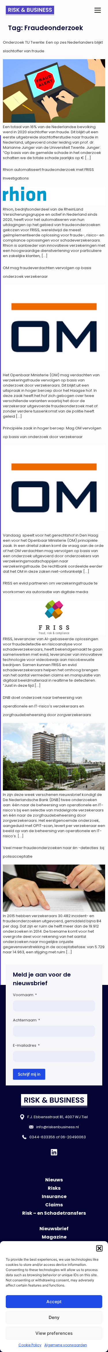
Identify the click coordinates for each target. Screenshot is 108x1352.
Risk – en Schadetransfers (54, 1213)
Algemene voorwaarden (65, 1345)
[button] (99, 1248)
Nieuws (54, 1180)
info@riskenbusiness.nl (57, 1127)
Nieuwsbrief (54, 1228)
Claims (54, 1204)
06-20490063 (73, 1137)
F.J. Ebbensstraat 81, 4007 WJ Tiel (57, 1117)
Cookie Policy (29, 1345)
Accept (54, 1301)
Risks (54, 1188)
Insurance (54, 1196)
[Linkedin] (54, 1152)
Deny (54, 1317)
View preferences (54, 1333)
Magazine (54, 1237)
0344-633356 (42, 1137)
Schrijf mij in (29, 1074)
